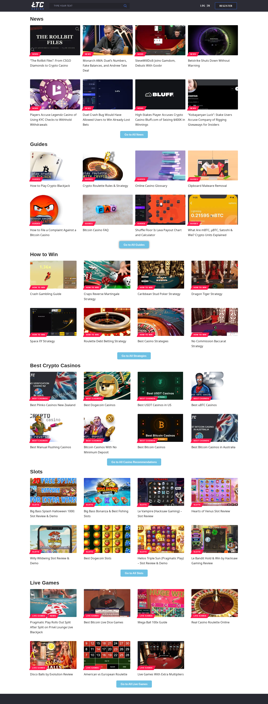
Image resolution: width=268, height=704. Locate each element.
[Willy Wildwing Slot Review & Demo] (53, 539)
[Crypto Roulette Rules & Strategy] (108, 166)
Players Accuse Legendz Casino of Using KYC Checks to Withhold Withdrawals (53, 120)
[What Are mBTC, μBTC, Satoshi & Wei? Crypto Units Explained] (213, 210)
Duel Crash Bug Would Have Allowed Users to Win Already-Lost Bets (106, 120)
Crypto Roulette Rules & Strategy (105, 186)
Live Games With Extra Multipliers (161, 674)
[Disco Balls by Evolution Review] (53, 655)
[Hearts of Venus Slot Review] (214, 492)
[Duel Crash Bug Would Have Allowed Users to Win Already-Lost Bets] (108, 94)
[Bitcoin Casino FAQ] (108, 210)
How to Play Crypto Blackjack (50, 186)
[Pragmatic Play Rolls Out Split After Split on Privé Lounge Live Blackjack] (53, 603)
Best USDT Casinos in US (154, 405)
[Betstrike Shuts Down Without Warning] (213, 40)
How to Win (38, 287)
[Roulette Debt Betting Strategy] (107, 322)
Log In (205, 5)
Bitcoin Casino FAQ (96, 230)
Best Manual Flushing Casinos (50, 447)
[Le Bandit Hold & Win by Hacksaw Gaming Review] (214, 539)
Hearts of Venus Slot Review (210, 511)
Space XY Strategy (42, 341)
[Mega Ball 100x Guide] (161, 603)
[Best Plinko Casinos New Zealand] (53, 386)
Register (226, 5)
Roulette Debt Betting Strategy (105, 341)
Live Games (38, 616)
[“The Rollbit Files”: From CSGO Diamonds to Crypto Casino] (55, 40)
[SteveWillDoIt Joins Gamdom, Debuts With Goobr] (160, 40)
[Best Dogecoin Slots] (107, 539)
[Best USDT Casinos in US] (161, 386)
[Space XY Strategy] (53, 322)
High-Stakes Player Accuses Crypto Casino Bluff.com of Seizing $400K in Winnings (160, 120)
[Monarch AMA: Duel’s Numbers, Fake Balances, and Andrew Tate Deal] (108, 40)
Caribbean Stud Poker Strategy (159, 294)
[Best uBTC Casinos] (214, 386)
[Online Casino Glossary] (160, 166)
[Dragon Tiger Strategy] (214, 275)
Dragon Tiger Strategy (206, 294)
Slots (35, 505)
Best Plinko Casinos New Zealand (52, 405)
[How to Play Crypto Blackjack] (55, 166)
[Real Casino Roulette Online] (214, 603)
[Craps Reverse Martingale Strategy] (107, 275)
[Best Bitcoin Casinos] (161, 428)
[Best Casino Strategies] (161, 322)
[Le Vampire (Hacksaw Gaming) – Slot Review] (161, 492)
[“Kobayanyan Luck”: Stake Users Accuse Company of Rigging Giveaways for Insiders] (213, 94)
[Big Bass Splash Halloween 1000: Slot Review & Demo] (53, 492)
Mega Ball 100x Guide (152, 622)
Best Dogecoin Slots (97, 558)
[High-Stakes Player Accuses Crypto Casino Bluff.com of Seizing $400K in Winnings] (160, 94)
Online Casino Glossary (151, 186)
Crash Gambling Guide (45, 294)
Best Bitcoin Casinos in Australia (213, 447)
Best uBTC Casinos (204, 405)
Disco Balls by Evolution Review (51, 674)
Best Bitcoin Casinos (151, 447)
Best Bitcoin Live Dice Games (103, 622)
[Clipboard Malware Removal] (213, 166)
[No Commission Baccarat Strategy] (214, 322)
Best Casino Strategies (153, 341)
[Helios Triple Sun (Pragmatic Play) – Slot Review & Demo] (161, 539)
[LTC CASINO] (37, 5)
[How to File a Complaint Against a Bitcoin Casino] (55, 210)
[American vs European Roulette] (107, 655)
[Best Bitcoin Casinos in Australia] (214, 428)
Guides (36, 179)
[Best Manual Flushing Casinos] (53, 428)
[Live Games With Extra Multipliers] (161, 655)
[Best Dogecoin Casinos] (107, 386)
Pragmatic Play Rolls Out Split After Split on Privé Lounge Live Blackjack (51, 627)
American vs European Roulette (105, 674)
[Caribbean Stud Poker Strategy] (161, 275)
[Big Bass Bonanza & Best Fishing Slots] (107, 492)
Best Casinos (40, 399)
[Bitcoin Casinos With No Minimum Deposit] (107, 428)
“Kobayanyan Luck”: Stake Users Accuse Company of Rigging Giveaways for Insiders (210, 120)
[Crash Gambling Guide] (53, 275)
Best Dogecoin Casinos (99, 405)
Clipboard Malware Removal (207, 186)
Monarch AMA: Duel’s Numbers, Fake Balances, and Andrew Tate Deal (105, 65)
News (35, 54)
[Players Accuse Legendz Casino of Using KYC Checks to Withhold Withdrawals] (55, 94)
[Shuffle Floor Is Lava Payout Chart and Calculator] (160, 210)
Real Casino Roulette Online (210, 622)
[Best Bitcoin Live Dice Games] (107, 603)
